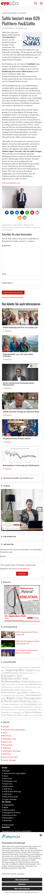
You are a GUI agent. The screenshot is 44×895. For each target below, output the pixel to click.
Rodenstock (13, 710)
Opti (19, 707)
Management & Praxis (12, 812)
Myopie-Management (13, 704)
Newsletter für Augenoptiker (14, 730)
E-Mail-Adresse (7, 283)
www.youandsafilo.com (11, 183)
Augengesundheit (24, 667)
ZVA (38, 715)
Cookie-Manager (9, 760)
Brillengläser (11, 675)
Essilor (20, 687)
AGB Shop (7, 748)
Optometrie (30, 707)
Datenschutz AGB (10, 757)
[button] (35, 3)
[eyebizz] (10, 3)
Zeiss (32, 715)
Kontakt (6, 727)
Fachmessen (10, 689)
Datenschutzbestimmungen (13, 297)
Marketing (36, 227)
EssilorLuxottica (32, 687)
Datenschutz (8, 745)
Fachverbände (11, 692)
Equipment (11, 687)
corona (23, 684)
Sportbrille (6, 713)
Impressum (7, 742)
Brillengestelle (28, 225)
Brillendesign (14, 672)
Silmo (22, 710)
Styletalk (19, 712)
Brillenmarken (20, 227)
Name (4, 274)
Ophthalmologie (7, 707)
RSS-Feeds (7, 736)
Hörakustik (20, 695)
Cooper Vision (11, 684)
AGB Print (7, 754)
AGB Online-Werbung (11, 751)
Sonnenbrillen (33, 709)
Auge (5, 667)
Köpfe (15, 698)
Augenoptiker (17, 225)
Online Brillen (7, 230)
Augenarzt (13, 667)
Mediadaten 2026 (9, 739)
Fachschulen (26, 690)
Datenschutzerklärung (20, 569)
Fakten (28, 227)
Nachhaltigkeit (32, 704)
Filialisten (9, 695)
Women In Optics (17, 715)
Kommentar (7, 246)
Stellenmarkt (8, 825)
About (5, 733)
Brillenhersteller (8, 227)
